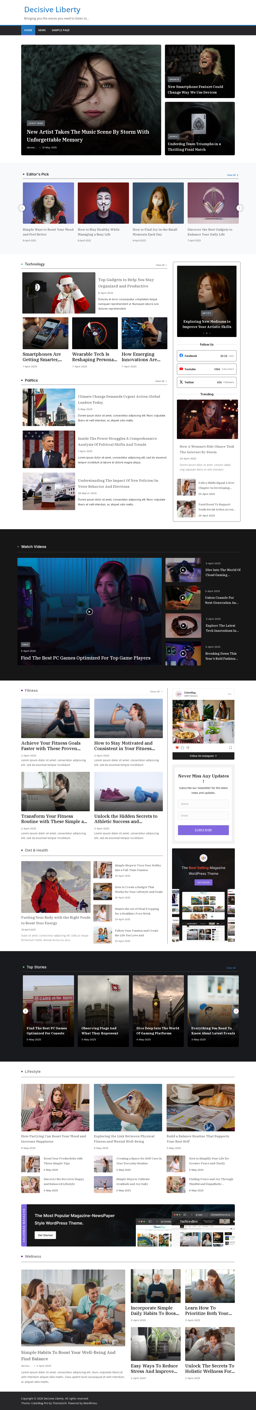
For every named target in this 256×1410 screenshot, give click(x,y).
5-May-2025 (34, 1039)
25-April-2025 (206, 493)
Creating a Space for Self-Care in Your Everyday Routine (139, 1161)
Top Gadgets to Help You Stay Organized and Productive (126, 283)
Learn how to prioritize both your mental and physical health (207, 1310)
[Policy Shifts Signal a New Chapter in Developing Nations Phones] (186, 487)
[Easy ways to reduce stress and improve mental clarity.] (156, 1344)
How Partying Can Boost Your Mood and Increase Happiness (53, 1139)
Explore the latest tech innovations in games (221, 628)
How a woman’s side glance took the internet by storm (207, 449)
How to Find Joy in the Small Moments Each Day (121, 232)
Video (25, 644)
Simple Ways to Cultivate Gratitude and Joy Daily (133, 1181)
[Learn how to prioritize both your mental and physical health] (210, 1286)
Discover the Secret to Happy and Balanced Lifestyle (64, 1181)
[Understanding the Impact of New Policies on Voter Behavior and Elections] (49, 491)
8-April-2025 (50, 240)
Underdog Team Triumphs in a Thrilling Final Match (194, 147)
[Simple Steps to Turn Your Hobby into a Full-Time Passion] (102, 869)
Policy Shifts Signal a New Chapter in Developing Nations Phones (216, 485)
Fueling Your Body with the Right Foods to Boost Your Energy (55, 920)
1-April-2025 (30, 366)
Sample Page (61, 30)
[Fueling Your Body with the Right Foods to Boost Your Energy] (56, 887)
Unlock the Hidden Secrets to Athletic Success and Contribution (125, 818)
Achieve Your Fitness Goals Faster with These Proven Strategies (51, 745)
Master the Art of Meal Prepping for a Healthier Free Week (137, 911)
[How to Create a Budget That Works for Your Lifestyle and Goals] (102, 891)
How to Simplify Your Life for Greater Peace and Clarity (209, 1161)
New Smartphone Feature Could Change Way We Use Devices (195, 90)
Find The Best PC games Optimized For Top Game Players (85, 658)
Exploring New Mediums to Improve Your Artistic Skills (206, 324)
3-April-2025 (28, 650)
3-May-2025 (143, 1039)
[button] (183, 570)
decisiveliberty (32, 147)
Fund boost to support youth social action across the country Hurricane (216, 507)
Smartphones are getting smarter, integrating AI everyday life (42, 356)
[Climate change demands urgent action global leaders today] (49, 407)
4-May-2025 (89, 1039)
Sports (174, 136)
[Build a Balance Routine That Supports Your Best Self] (201, 1107)
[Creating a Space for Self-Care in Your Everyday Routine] (103, 1164)
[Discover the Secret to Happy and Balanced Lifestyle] (30, 1184)
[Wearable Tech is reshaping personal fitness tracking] (95, 333)
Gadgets (174, 79)
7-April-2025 (160, 240)
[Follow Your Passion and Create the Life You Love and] (102, 935)
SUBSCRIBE (203, 830)
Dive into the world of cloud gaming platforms (223, 573)
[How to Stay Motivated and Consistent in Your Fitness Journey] (128, 718)
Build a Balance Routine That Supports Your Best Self (198, 1139)
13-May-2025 (49, 147)
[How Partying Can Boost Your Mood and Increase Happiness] (55, 1107)
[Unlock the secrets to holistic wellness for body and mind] (210, 1344)
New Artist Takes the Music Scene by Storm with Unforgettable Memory (88, 135)
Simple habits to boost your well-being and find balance (68, 1355)
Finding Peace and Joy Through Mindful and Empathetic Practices (211, 1181)
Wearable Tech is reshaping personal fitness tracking (93, 356)
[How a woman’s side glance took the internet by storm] (207, 419)
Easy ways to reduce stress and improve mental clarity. (154, 1368)
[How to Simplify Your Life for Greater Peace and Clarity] (176, 1164)
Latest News (36, 123)
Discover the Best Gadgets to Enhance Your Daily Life (176, 232)
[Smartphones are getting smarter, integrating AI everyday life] (45, 333)
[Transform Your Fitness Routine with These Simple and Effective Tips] (55, 791)
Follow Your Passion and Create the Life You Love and (136, 933)
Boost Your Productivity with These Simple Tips (63, 1161)
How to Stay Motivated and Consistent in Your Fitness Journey (123, 745)
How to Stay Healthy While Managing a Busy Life (65, 232)
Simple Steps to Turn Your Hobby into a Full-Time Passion (138, 868)
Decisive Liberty (52, 9)
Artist (206, 313)
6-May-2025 (85, 409)
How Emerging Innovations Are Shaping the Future (143, 356)
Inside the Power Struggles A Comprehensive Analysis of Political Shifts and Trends (117, 441)
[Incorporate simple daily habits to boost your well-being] (156, 1286)
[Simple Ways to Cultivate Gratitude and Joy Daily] (103, 1184)
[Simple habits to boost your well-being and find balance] (73, 1308)
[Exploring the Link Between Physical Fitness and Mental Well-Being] (128, 1107)
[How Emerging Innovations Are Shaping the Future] (144, 333)
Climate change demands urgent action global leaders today (119, 399)
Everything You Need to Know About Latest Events (158, 1030)
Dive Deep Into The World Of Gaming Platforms (103, 1030)
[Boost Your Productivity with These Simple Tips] (30, 1164)
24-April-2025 (188, 458)
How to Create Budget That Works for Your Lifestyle (209, 1028)
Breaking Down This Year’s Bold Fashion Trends (221, 656)
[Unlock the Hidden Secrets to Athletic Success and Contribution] (128, 791)
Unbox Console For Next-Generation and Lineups (221, 600)
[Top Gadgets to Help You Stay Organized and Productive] (58, 293)
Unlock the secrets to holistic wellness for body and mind (209, 1368)
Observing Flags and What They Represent (45, 1030)
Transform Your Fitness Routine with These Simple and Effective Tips (55, 818)
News (42, 30)
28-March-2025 (87, 493)
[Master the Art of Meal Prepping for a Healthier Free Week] (102, 913)
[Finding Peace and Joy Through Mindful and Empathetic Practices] (176, 1184)
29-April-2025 (28, 929)
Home (28, 30)
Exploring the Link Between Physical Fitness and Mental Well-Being (124, 1139)
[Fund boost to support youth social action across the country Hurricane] (186, 509)
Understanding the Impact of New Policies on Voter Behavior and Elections (118, 483)
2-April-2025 (28, 755)
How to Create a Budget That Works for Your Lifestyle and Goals (139, 889)
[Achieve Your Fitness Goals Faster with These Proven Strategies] (55, 718)
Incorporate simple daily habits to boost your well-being (154, 1310)
